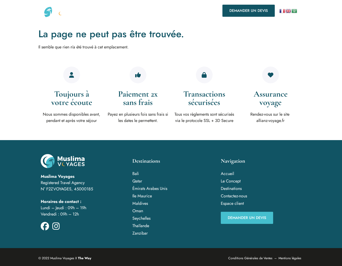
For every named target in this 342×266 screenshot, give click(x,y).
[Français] (282, 11)
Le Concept (108, 10)
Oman (137, 211)
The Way (84, 258)
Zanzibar (140, 233)
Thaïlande (140, 226)
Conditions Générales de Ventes (250, 258)
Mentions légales (289, 258)
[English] (288, 11)
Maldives (140, 203)
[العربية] (295, 11)
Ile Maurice (142, 196)
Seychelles (141, 218)
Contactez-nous (175, 10)
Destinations (137, 10)
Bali (135, 174)
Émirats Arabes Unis (149, 188)
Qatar (137, 181)
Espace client (232, 203)
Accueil (227, 174)
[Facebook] (45, 226)
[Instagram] (56, 226)
